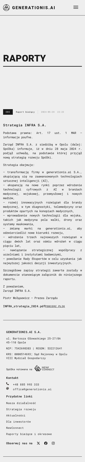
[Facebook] (45, 443)
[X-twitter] (38, 443)
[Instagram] (53, 443)
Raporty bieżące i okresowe (29, 434)
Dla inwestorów (18, 421)
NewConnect (15, 427)
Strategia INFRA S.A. (24, 125)
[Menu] (76, 7)
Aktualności (16, 415)
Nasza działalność (21, 403)
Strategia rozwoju (21, 409)
